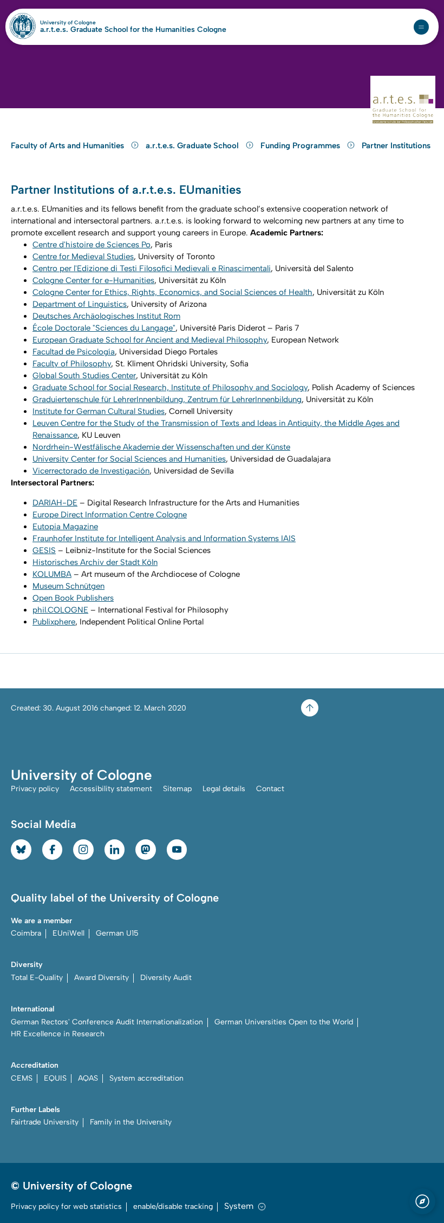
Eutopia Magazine (65, 526)
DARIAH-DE (54, 503)
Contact (270, 788)
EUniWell (68, 933)
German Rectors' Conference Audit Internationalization (107, 1022)
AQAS (88, 1078)
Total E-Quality (37, 977)
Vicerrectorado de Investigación (90, 471)
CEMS (21, 1078)
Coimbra (26, 933)
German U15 (117, 933)
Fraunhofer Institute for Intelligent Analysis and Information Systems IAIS (164, 538)
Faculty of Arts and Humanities (68, 145)
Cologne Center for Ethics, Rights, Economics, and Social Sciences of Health (172, 292)
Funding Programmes (301, 145)
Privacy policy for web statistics (66, 1206)
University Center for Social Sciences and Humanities (129, 459)
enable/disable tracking (173, 1206)
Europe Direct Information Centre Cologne (109, 515)
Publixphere (53, 622)
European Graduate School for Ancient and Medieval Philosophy (149, 340)
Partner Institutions (396, 145)
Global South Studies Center (84, 375)
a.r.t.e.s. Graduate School (193, 145)
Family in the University (131, 1122)
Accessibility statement (111, 788)
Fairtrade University (45, 1122)
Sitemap (177, 788)
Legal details (224, 788)
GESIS (44, 550)
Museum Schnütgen (68, 586)
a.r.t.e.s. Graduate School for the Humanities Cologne (133, 29)
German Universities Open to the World (283, 1022)
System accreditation (146, 1078)
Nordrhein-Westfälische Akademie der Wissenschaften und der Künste (161, 447)
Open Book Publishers (73, 598)
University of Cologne (91, 22)
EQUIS (55, 1078)
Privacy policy (35, 788)
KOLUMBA (51, 574)
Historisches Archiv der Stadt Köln (95, 562)
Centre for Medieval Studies (83, 256)
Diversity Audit (166, 977)
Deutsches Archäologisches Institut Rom (106, 316)
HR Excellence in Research (58, 1033)
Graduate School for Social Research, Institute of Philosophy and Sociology (170, 387)
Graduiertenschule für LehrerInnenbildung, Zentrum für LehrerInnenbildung (167, 399)
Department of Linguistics (79, 304)
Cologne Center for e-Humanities (93, 280)
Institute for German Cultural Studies (98, 411)
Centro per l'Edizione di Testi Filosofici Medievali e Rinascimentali (151, 268)
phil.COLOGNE (60, 610)
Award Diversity (101, 977)
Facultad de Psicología (73, 352)
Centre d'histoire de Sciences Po (91, 244)
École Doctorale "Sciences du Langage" (103, 328)
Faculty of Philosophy (71, 364)
